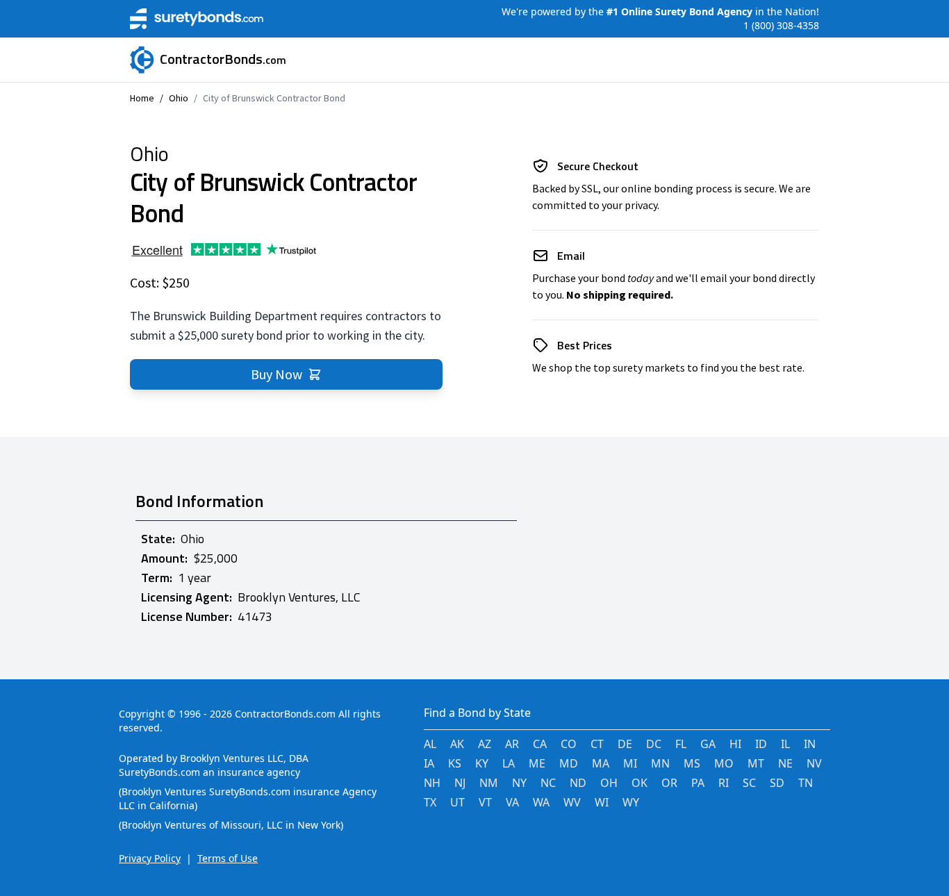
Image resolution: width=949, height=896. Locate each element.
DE (625, 744)
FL (680, 744)
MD (568, 763)
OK (639, 782)
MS (692, 763)
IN (810, 744)
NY (519, 782)
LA (508, 763)
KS (454, 763)
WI (602, 802)
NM (488, 782)
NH (432, 782)
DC (653, 744)
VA (512, 802)
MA (600, 763)
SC (749, 782)
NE (785, 763)
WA (541, 802)
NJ (459, 782)
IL (785, 744)
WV (572, 802)
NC (548, 782)
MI (630, 763)
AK (457, 744)
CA (540, 744)
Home (142, 98)
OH (609, 782)
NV (814, 763)
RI (723, 782)
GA (708, 744)
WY (630, 802)
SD (777, 782)
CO (569, 744)
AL (430, 744)
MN (660, 763)
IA (429, 763)
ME (537, 763)
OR (669, 782)
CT (597, 744)
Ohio (178, 98)
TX (430, 802)
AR (512, 744)
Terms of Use (227, 858)
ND (578, 782)
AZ (484, 744)
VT (485, 802)
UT (457, 802)
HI (735, 744)
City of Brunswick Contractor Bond (274, 98)
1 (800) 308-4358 (781, 25)
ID (761, 744)
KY (481, 763)
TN (805, 782)
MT (756, 763)
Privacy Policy (150, 858)
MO (724, 763)
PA (697, 782)
